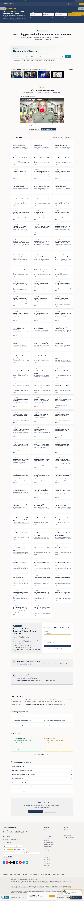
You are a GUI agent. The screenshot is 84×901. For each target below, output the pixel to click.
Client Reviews (47, 859)
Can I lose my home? (25, 60)
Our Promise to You (48, 838)
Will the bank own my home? (18, 766)
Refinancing (46, 848)
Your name (32, 12)
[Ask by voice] (63, 57)
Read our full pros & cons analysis (41, 754)
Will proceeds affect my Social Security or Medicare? (23, 774)
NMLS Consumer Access (69, 839)
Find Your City (46, 853)
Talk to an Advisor (34, 811)
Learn (40, 4)
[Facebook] (4, 862)
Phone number (58, 12)
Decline (45, 896)
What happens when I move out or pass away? (22, 770)
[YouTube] (20, 862)
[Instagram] (7, 862)
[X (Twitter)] (13, 862)
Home (21, 4)
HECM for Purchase (48, 855)
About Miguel (46, 857)
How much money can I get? (49, 60)
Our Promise (63, 4)
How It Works (27, 4)
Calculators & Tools (48, 834)
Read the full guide (33, 129)
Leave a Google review (69, 837)
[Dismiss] (81, 890)
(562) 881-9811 (67, 829)
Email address (45, 12)
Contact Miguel (47, 863)
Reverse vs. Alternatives (49, 844)
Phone (47, 640)
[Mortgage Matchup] (27, 862)
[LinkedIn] (17, 862)
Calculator (34, 4)
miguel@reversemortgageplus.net (70, 831)
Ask (68, 56)
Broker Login (57, 899)
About (57, 4)
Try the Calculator (49, 811)
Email (45, 636)
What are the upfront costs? (18, 778)
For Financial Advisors (48, 842)
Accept (52, 896)
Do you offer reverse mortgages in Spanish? (21, 790)
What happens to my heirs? (36, 60)
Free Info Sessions (47, 840)
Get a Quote (46, 865)
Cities (46, 4)
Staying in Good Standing (49, 850)
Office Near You (47, 861)
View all (70, 69)
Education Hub (47, 829)
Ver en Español (79, 0)
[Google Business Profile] (23, 862)
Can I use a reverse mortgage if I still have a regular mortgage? (25, 782)
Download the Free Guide (56, 646)
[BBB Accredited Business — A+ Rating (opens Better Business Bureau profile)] (5, 897)
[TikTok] (10, 862)
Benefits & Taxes (47, 846)
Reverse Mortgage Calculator (50, 836)
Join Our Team (47, 867)
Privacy (67, 897)
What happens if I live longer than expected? (22, 786)
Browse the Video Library (47, 129)
